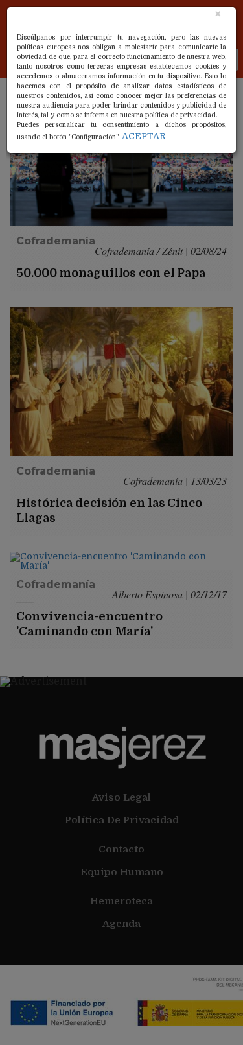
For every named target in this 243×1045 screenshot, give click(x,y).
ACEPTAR (144, 136)
